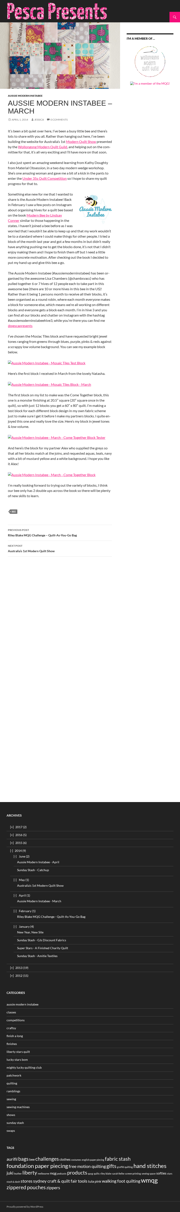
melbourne (43, 1173)
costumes (76, 1159)
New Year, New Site (30, 932)
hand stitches (149, 1165)
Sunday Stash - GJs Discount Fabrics (41, 940)
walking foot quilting (121, 1181)
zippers (53, 1187)
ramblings (13, 1091)
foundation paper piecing (37, 1165)
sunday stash (15, 1123)
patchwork (14, 1075)
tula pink (94, 1181)
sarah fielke (118, 1173)
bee (14, 511)
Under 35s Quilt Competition (44, 178)
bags (23, 1159)
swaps (11, 1130)
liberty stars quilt (18, 1052)
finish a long (15, 1036)
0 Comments (59, 119)
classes (11, 1012)
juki (10, 1172)
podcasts (62, 1173)
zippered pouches (26, 1187)
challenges (47, 1159)
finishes (12, 1044)
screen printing (133, 1173)
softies (161, 1173)
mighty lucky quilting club (24, 1067)
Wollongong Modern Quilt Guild (42, 147)
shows (11, 1115)
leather (18, 1173)
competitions (16, 1020)
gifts (111, 1166)
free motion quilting (87, 1166)
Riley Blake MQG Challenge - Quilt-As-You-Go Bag (51, 916)
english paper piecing (93, 1159)
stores (26, 1181)
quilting (12, 1083)
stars (169, 1173)
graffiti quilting (125, 1167)
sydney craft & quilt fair (55, 1181)
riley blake (106, 1173)
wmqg (149, 1180)
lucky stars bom (17, 1059)
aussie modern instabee (25, 95)
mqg (53, 1173)
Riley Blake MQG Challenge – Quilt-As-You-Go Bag (42, 532)
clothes (64, 1159)
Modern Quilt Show (81, 141)
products (77, 1172)
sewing (11, 1099)
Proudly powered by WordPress (25, 1206)
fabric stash (118, 1159)
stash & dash (13, 1181)
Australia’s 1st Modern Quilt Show (31, 548)
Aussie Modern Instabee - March (39, 901)
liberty (29, 1172)
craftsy (11, 1028)
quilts (97, 1173)
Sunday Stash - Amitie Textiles (37, 956)
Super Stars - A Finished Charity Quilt (42, 948)
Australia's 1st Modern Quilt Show (40, 885)
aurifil (12, 1159)
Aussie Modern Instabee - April (38, 862)
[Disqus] (60, 622)
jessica (39, 119)
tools (82, 1181)
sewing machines (18, 1107)
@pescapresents (20, 326)
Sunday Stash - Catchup (33, 870)
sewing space (149, 1173)
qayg (90, 1173)
